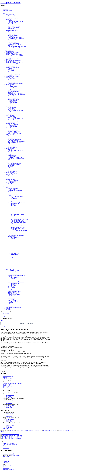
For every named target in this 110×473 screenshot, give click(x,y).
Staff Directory (6, 461)
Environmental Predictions (14, 164)
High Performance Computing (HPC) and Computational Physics (16, 142)
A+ (1, 320)
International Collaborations (12, 30)
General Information (10, 84)
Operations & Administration (12, 39)
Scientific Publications (13, 98)
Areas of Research (10, 115)
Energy (9, 89)
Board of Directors (12, 25)
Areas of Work (9, 178)
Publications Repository (8, 453)
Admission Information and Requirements (14, 297)
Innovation (10, 166)
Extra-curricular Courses (13, 290)
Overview (10, 20)
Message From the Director (14, 131)
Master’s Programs (10, 201)
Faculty (12, 197)
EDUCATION (6, 186)
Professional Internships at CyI (10, 444)
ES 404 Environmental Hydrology (18, 215)
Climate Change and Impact (14, 90)
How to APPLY (6, 385)
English (13, 455)
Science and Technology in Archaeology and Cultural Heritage (16, 281)
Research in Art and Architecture (15, 118)
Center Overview (12, 78)
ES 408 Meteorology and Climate (18, 218)
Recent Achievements (13, 95)
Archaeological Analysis (13, 121)
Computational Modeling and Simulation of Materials (14, 140)
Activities (10, 73)
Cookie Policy (6, 468)
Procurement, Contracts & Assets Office (17, 46)
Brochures (5, 454)
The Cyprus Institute (10, 2)
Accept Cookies (10, 18)
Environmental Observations (14, 163)
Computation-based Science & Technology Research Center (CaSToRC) (12, 58)
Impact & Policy (11, 165)
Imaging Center (11, 122)
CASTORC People (12, 132)
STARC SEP (11, 108)
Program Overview (15, 203)
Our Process (11, 70)
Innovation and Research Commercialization (13, 100)
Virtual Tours (6, 448)
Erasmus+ (8, 308)
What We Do (11, 69)
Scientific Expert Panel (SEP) (14, 133)
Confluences (11, 36)
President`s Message (8, 376)
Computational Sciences (13, 270)
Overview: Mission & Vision (14, 129)
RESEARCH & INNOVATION (9, 50)
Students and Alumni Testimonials (13, 307)
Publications (11, 145)
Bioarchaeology (11, 119)
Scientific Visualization (13, 117)
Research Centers (10, 51)
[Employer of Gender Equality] (61, 430)
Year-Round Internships (13, 292)
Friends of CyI (9, 49)
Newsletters (11, 454)
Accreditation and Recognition (15, 190)
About (7, 187)
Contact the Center (12, 86)
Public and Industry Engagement (15, 150)
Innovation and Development (12, 67)
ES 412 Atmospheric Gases (17, 220)
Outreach (10, 85)
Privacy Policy (6, 466)
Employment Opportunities (9, 443)
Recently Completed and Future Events (17, 183)
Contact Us (8, 309)
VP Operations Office (13, 41)
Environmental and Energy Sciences (16, 202)
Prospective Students (10, 295)
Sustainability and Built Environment (16, 94)
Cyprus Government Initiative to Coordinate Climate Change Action (16, 38)
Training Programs (10, 289)
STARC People (11, 109)
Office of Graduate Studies (17, 196)
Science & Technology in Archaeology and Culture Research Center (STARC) (14, 55)
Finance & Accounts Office (14, 42)
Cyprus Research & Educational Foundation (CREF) (15, 22)
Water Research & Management (15, 93)
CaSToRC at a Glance (13, 130)
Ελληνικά (18, 455)
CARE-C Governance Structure (15, 157)
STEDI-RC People (12, 177)
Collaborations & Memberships (15, 193)
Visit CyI (5, 446)
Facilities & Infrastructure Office (15, 44)
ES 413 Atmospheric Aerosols (17, 221)
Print (4, 326)
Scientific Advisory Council (14, 26)
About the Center (9, 77)
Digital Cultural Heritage (13, 253)
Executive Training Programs (14, 291)
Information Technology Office (15, 47)
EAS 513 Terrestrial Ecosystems (18, 227)
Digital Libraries (11, 116)
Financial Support (12, 300)
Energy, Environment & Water (12, 76)
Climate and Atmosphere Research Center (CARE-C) (13, 61)
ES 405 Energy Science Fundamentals (19, 217)
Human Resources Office (13, 43)
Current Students (9, 303)
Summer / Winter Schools (14, 294)
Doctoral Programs (10, 269)
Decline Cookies (20, 18)
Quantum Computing (13, 135)
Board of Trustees (12, 23)
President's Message (13, 188)
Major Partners (11, 34)
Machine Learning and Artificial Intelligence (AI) (15, 137)
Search (2, 5)
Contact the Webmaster (8, 469)
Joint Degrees (11, 286)
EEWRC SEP (11, 81)
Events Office (11, 45)
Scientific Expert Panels (13, 27)
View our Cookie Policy (15, 15)
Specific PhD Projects (13, 287)
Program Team (14, 205)
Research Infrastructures (11, 66)
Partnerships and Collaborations (15, 83)
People (9, 195)
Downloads (10, 302)
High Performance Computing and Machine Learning (16, 236)
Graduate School (12, 189)
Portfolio (10, 71)
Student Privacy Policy (13, 194)
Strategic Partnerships (13, 33)
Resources (10, 75)
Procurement (6, 445)
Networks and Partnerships (14, 74)
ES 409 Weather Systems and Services (19, 219)
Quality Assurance (12, 191)
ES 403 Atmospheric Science (17, 214)
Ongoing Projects (12, 101)
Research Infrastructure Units (14, 161)
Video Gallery (6, 456)
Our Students (14, 198)
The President (11, 28)
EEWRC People (12, 82)
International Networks (13, 35)
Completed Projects (12, 102)
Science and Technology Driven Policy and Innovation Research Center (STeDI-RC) (14, 64)
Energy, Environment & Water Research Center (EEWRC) (12, 53)
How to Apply (11, 299)
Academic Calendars (13, 301)
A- (3, 320)
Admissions (13, 204)
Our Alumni (13, 199)
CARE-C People (12, 155)
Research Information (10, 97)
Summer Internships (12, 293)
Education (10, 149)
